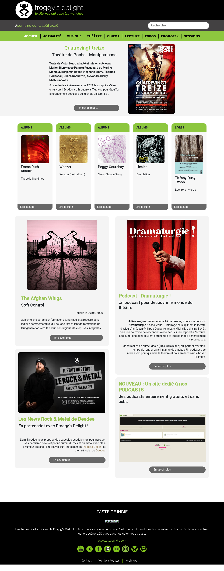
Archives (131, 560)
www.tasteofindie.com (112, 540)
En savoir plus (62, 337)
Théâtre (94, 36)
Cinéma (113, 36)
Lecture (132, 36)
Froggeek (170, 36)
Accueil (32, 36)
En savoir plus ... (88, 107)
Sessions (192, 36)
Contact (86, 560)
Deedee (101, 450)
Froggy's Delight (92, 446)
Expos (150, 36)
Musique (74, 36)
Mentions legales (109, 560)
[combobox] (178, 25)
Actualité (52, 36)
